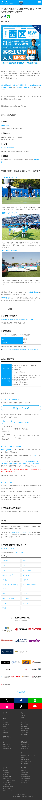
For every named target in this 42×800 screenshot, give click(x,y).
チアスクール (24, 782)
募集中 (4, 608)
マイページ (11, 3)
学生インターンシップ (8, 790)
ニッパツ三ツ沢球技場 (7, 147)
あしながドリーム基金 (8, 786)
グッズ (25, 565)
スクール (25, 603)
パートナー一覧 (6, 784)
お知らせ (5, 560)
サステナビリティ (7, 776)
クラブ (25, 593)
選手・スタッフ (6, 744)
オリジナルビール (25, 763)
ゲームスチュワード (7, 788)
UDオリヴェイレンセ (8, 598)
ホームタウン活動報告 (29, 585)
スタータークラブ (7, 575)
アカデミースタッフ (25, 776)
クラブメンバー (27, 570)
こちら (35, 455)
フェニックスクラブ (25, 778)
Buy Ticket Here (24, 734)
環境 (3, 593)
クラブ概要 (5, 770)
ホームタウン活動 (7, 782)
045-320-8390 (19, 552)
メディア (25, 580)
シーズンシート (27, 575)
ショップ (2, 3)
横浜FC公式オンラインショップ (28, 755)
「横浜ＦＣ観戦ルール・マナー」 (20, 532)
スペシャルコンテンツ (26, 761)
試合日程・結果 (24, 772)
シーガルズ (26, 598)
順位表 (22, 717)
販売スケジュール (25, 730)
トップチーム (6, 570)
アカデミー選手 (24, 774)
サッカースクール (25, 780)
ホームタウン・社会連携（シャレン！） (10, 586)
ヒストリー (5, 774)
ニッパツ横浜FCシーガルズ (9, 780)
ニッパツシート (24, 732)
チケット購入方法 (25, 728)
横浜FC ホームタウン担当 (8, 548)
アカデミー (5, 603)
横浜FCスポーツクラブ (8, 778)
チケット (6, 3)
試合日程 (23, 715)
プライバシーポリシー (21, 794)
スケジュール (6, 746)
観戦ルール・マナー (25, 748)
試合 (24, 560)
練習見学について (7, 748)
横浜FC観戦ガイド (25, 744)
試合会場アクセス (25, 746)
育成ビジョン (24, 770)
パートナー (5, 580)
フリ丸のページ (6, 772)
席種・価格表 (24, 726)
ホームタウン (6, 722)
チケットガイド (24, 724)
